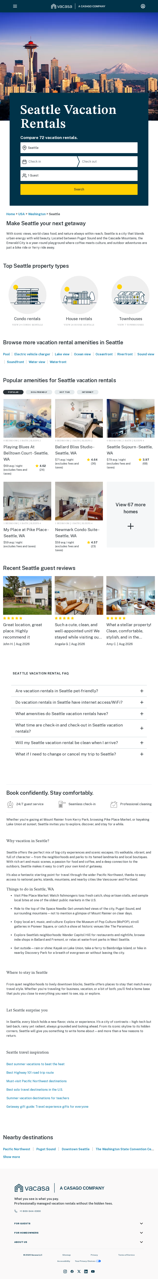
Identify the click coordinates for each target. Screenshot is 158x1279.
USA (21, 214)
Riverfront (125, 354)
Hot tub (65, 392)
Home (10, 214)
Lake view (62, 354)
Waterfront (58, 362)
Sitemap (66, 1255)
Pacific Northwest (16, 1149)
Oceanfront (104, 354)
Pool (6, 354)
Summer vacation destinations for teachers (37, 1098)
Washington (37, 214)
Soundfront (15, 362)
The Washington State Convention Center (127, 1149)
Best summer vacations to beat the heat (35, 1064)
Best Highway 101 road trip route (30, 1072)
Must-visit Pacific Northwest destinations (36, 1081)
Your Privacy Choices (85, 1261)
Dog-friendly (39, 392)
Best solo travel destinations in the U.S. (34, 1089)
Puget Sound (46, 1149)
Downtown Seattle (76, 1149)
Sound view (145, 354)
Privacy (94, 1255)
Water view (37, 362)
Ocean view (82, 354)
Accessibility (63, 1261)
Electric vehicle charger (32, 354)
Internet (87, 392)
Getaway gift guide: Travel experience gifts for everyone (47, 1106)
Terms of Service (126, 1255)
